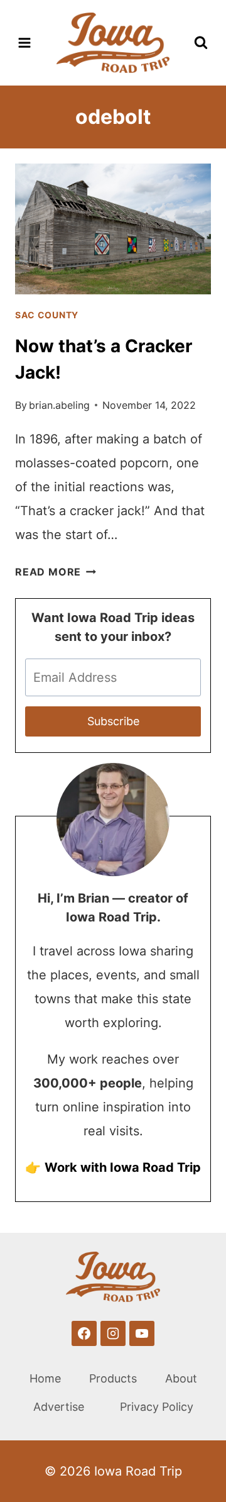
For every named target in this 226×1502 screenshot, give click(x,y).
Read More (55, 571)
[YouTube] (141, 1333)
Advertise (58, 1406)
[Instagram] (113, 1333)
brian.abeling (59, 405)
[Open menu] (25, 42)
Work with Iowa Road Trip (123, 1167)
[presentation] (113, 229)
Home (45, 1378)
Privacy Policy (156, 1406)
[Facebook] (84, 1333)
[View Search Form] (200, 42)
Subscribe (113, 721)
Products (113, 1378)
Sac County (46, 314)
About (181, 1378)
